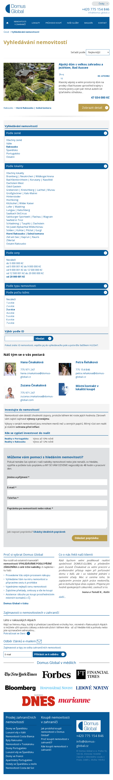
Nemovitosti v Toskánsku (20, 744)
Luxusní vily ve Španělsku (20, 752)
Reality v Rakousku (15, 441)
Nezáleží (11, 259)
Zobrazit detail (92, 108)
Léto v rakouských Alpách (20, 620)
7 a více (10, 323)
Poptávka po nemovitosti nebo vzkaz (30, 508)
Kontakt (102, 23)
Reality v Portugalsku (17, 438)
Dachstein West (15, 183)
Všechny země (14, 140)
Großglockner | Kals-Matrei (21, 193)
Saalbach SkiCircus (16, 213)
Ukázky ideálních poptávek (49, 531)
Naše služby (73, 23)
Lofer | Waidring (15, 206)
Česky (101, 3)
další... (62, 597)
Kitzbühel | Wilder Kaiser (20, 203)
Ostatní (10, 157)
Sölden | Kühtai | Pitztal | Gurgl (24, 230)
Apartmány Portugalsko (19, 760)
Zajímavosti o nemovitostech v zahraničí (31, 613)
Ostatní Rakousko (16, 243)
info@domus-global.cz (98, 12)
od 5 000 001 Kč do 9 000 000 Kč (23, 266)
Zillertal (10, 240)
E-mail (11, 487)
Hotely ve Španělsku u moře (21, 764)
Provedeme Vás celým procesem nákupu (28, 575)
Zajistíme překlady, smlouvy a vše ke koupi (29, 590)
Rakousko (8, 107)
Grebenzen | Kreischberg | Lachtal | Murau (30, 190)
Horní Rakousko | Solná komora (33, 107)
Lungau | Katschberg (18, 210)
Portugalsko (13, 153)
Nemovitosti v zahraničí (20, 23)
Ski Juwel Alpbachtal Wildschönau (24, 226)
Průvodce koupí (54, 23)
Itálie (9, 143)
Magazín (88, 23)
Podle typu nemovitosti (21, 286)
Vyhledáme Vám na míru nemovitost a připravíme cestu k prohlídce (26, 581)
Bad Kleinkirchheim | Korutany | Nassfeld (29, 179)
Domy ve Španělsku (16, 728)
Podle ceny (13, 253)
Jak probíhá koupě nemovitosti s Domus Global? (52, 732)
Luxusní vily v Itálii (16, 732)
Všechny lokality (15, 173)
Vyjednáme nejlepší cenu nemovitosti (26, 586)
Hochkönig (12, 200)
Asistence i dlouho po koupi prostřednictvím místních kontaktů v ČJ (30, 596)
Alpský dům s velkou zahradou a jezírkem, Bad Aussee (81, 66)
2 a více (10, 306)
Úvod (6, 31)
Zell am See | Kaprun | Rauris (22, 237)
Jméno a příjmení (18, 477)
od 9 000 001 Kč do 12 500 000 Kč (24, 269)
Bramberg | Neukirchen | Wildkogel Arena (30, 176)
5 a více (10, 316)
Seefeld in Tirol (14, 220)
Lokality (36, 23)
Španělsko (12, 150)
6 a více (10, 319)
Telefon (13, 498)
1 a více (10, 302)
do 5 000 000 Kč (14, 263)
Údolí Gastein (13, 186)
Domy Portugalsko (16, 748)
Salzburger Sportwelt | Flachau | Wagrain (29, 216)
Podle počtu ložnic (17, 292)
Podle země (13, 133)
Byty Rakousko (14, 740)
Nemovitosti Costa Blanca (20, 736)
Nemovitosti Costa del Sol (20, 768)
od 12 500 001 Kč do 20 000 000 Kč (25, 273)
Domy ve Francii (14, 756)
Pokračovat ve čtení (14, 633)
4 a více (10, 313)
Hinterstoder (13, 196)
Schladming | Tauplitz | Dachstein (25, 223)
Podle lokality (14, 166)
